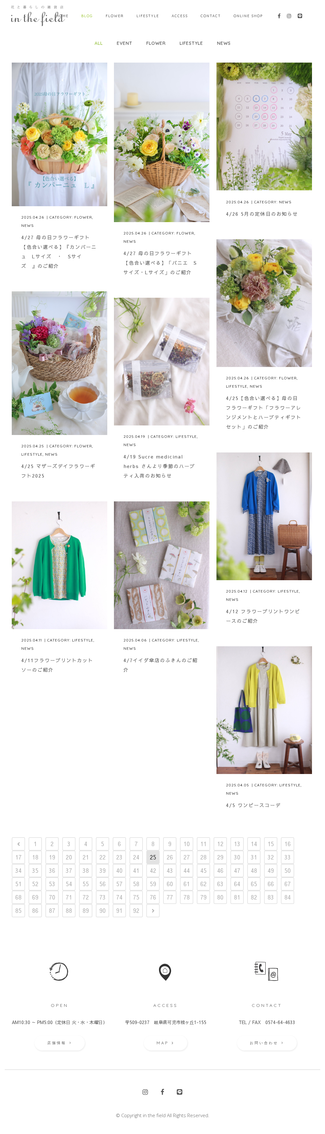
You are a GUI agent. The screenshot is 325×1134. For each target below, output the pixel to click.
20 (69, 857)
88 (69, 910)
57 (119, 884)
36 (52, 870)
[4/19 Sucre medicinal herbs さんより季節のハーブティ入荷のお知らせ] (161, 361)
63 (220, 884)
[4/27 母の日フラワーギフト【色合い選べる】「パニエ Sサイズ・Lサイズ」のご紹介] (161, 142)
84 (287, 897)
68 (18, 897)
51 (18, 884)
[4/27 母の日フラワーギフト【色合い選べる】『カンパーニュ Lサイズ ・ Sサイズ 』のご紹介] (59, 134)
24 (136, 857)
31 (254, 857)
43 (170, 870)
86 (35, 910)
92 (136, 910)
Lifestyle (236, 386)
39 (102, 870)
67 (287, 884)
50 (287, 870)
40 (119, 870)
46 (220, 870)
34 (18, 870)
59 (153, 884)
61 (186, 884)
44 (186, 870)
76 (153, 897)
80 (220, 897)
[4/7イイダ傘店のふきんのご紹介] (161, 565)
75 (136, 897)
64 (237, 884)
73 (102, 897)
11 (203, 844)
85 (18, 910)
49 (271, 870)
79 (203, 897)
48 (254, 870)
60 (170, 884)
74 (119, 897)
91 (119, 910)
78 (186, 897)
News (27, 225)
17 (18, 857)
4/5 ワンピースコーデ (253, 805)
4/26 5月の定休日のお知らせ (262, 213)
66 (271, 884)
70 (52, 897)
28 (203, 857)
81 (237, 897)
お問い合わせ (264, 1043)
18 (35, 857)
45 (203, 870)
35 (35, 870)
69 (35, 897)
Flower (83, 217)
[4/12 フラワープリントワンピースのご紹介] (264, 516)
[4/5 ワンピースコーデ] (264, 710)
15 (271, 844)
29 (220, 857)
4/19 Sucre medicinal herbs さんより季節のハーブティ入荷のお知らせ (159, 466)
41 (136, 870)
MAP (162, 1042)
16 (287, 844)
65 (254, 884)
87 (52, 910)
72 (86, 897)
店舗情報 (56, 1043)
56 (102, 884)
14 (254, 844)
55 (86, 884)
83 (271, 897)
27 (186, 857)
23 (119, 857)
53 (52, 884)
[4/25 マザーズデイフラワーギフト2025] (59, 363)
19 (52, 857)
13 (237, 844)
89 (86, 910)
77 (170, 897)
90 (102, 910)
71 (69, 897)
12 (220, 844)
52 (35, 884)
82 (254, 897)
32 (271, 857)
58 (136, 884)
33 (287, 857)
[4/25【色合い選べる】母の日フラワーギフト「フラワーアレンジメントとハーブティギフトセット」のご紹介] (264, 303)
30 (237, 857)
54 (69, 884)
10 (186, 844)
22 (102, 857)
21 (86, 857)
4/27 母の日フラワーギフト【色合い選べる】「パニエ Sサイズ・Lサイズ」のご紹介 (160, 262)
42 (153, 870)
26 (170, 857)
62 (203, 884)
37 (69, 870)
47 (237, 870)
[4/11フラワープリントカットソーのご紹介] (59, 565)
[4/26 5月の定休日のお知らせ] (264, 126)
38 (86, 870)
